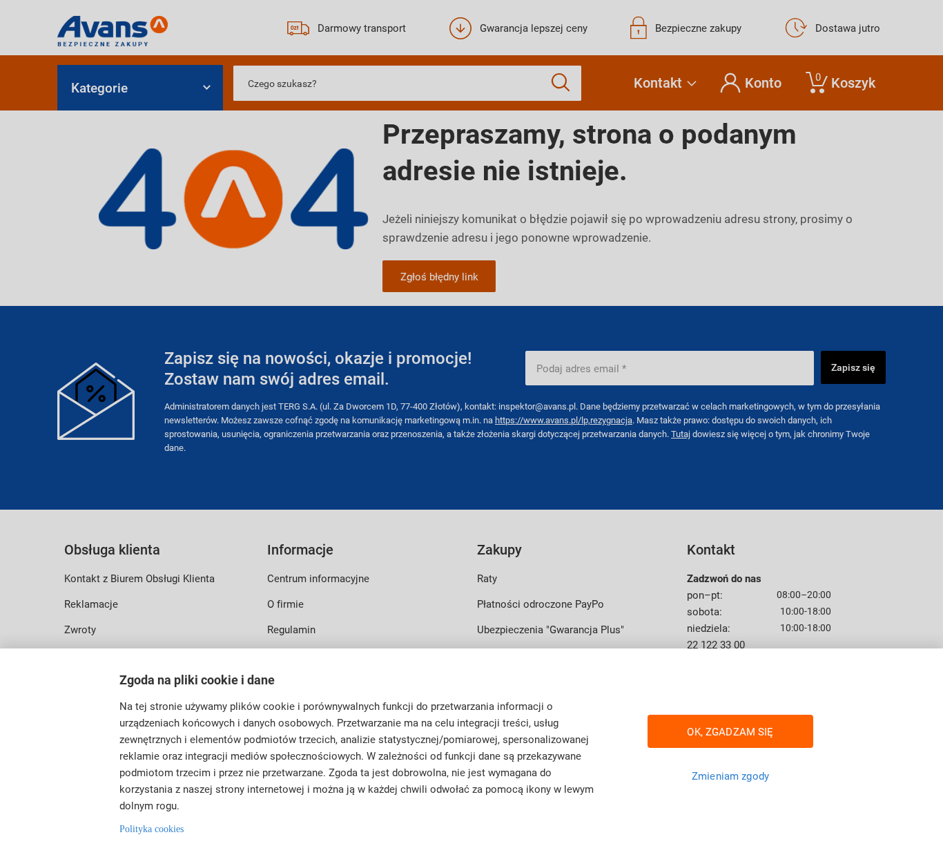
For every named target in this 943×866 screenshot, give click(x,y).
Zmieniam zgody (730, 775)
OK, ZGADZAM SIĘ (730, 731)
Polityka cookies (151, 829)
